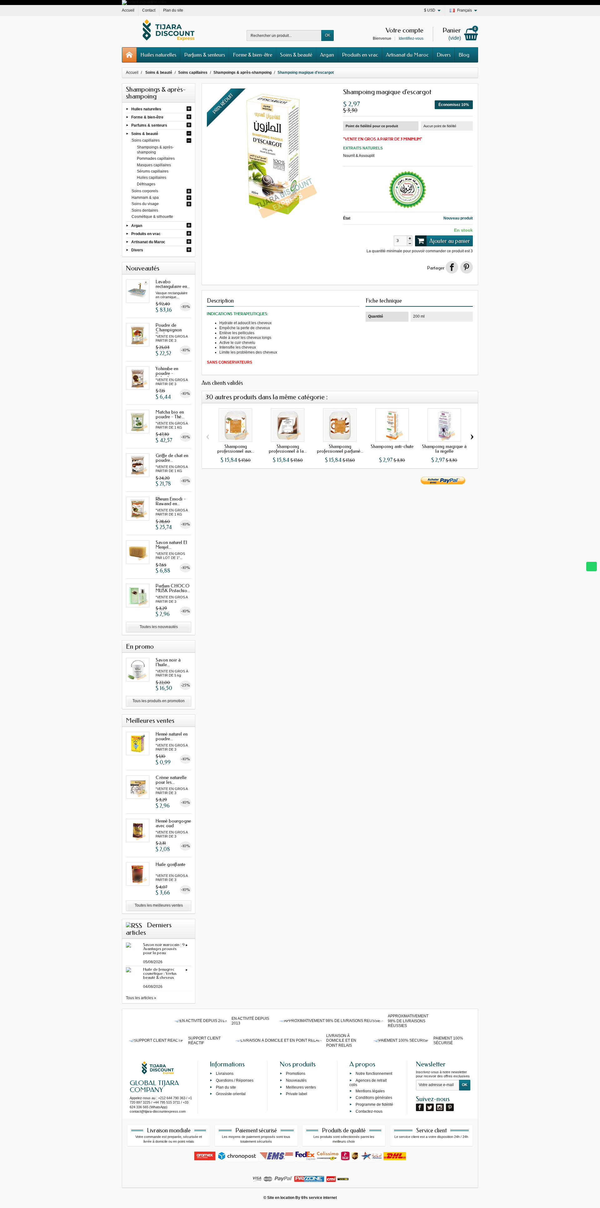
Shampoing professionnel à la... (288, 449)
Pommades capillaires (156, 158)
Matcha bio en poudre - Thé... (170, 414)
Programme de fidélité (374, 1104)
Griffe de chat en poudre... (172, 458)
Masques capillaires (154, 165)
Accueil (132, 72)
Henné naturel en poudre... (172, 736)
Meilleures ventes (301, 1087)
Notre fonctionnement (374, 1073)
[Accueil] (129, 55)
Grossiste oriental (231, 1094)
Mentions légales (370, 1091)
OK (327, 35)
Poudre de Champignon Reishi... (169, 329)
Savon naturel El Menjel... (171, 545)
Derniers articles (149, 929)
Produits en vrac (360, 55)
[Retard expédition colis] (144, 2)
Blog (463, 55)
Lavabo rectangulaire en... (173, 284)
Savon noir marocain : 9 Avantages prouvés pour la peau (164, 948)
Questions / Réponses (234, 1080)
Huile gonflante (170, 864)
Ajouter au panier (449, 241)
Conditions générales (374, 1097)
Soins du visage (145, 204)
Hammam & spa (145, 197)
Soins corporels (145, 191)
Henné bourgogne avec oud (173, 823)
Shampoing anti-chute (392, 446)
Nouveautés (296, 1080)
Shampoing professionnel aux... (235, 449)
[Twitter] (430, 1107)
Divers (444, 55)
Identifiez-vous (411, 38)
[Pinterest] (466, 267)
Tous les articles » (141, 998)
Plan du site (226, 1087)
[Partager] (452, 267)
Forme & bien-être (252, 55)
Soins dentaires (145, 210)
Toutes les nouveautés (159, 627)
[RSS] (134, 925)
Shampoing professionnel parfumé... (340, 449)
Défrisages (146, 184)
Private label (296, 1094)
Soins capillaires (146, 140)
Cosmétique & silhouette (152, 216)
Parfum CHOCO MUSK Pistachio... (173, 588)
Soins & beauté (296, 55)
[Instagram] (440, 1107)
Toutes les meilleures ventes (159, 905)
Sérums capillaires (152, 171)
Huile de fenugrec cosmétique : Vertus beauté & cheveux (160, 973)
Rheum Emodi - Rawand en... (171, 501)
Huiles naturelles (158, 55)
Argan (327, 55)
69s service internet (319, 1197)
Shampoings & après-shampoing (155, 149)
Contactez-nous (369, 1111)
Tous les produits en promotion (158, 701)
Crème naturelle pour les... (171, 780)
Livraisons (224, 1073)
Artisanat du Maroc (407, 55)
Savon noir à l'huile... (168, 662)
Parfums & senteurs (204, 55)
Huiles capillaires (151, 177)
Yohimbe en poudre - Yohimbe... (167, 373)
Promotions (295, 1073)
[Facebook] (420, 1107)
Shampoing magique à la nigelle (444, 449)
